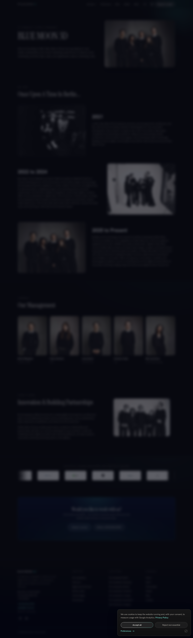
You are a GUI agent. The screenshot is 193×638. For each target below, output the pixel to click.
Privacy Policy (161, 617)
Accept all (137, 625)
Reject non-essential (171, 625)
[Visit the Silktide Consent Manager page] (186, 631)
